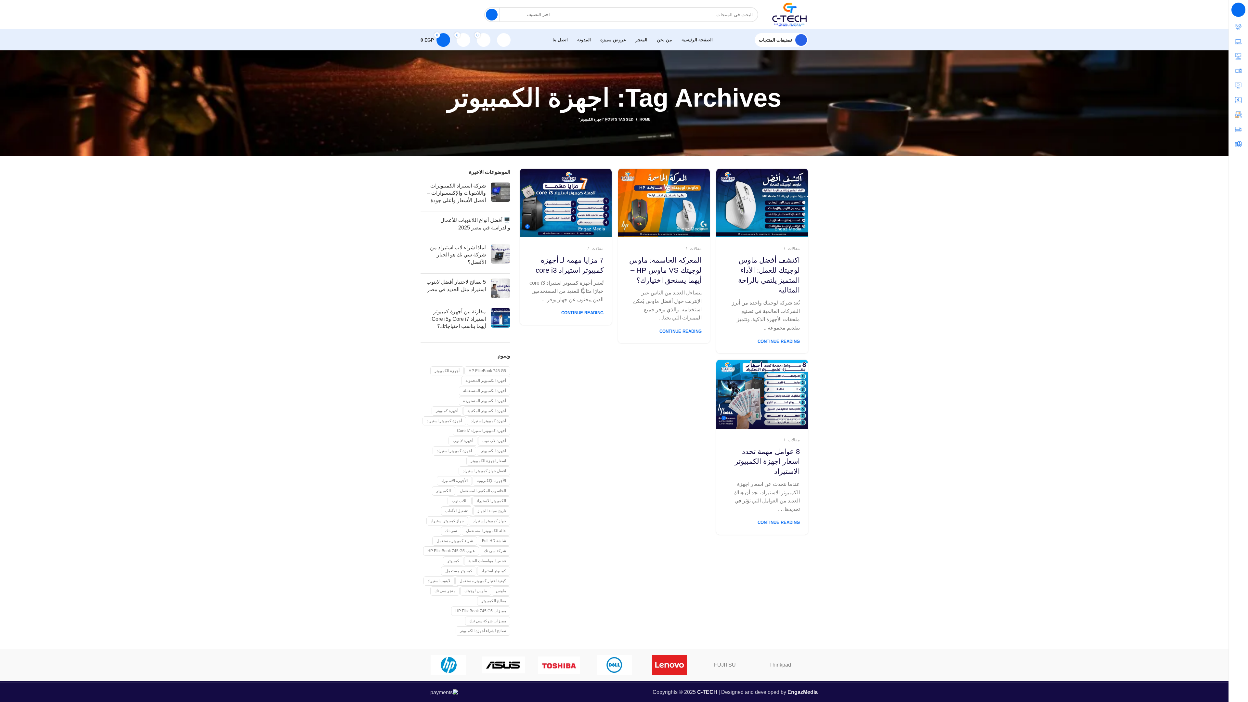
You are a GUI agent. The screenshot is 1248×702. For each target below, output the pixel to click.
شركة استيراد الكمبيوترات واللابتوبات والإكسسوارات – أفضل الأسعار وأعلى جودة (456, 193)
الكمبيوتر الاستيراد (491, 501)
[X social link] (458, 15)
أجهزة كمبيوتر (447, 411)
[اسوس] (503, 665)
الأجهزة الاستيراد (454, 480)
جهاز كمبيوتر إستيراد (489, 521)
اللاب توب (459, 501)
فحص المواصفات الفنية (487, 561)
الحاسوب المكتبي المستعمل (483, 490)
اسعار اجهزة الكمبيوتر (488, 461)
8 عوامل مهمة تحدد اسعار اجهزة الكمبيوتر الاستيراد (767, 462)
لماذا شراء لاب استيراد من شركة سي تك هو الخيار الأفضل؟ (458, 255)
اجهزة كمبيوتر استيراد (454, 450)
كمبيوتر (453, 561)
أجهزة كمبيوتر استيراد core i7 (481, 430)
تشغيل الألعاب (456, 511)
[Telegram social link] (425, 15)
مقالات (794, 248)
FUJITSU (725, 665)
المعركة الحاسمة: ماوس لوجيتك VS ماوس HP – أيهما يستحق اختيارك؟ (665, 270)
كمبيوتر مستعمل (458, 571)
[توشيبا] (559, 665)
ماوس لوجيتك (475, 591)
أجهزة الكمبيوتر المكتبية (486, 411)
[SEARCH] (492, 14)
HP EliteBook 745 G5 (487, 371)
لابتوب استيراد (439, 580)
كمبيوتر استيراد (493, 571)
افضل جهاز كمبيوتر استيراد (484, 471)
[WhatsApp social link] (441, 15)
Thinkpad (780, 665)
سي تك (451, 530)
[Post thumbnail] (500, 194)
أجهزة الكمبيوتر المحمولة (485, 380)
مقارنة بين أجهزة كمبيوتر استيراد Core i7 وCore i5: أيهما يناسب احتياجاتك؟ (458, 319)
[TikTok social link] (433, 15)
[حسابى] (504, 39)
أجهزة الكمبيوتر (447, 371)
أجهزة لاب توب (494, 440)
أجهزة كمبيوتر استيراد (444, 421)
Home (645, 119)
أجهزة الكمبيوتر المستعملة (484, 390)
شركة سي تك (495, 551)
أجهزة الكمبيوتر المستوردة (484, 400)
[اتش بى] (448, 665)
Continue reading (779, 341)
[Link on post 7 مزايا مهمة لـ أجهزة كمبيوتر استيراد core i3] (566, 203)
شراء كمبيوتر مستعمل (454, 541)
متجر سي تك (445, 591)
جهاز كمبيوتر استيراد (447, 521)
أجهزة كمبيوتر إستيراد (488, 421)
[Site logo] (789, 14)
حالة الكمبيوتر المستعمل (486, 530)
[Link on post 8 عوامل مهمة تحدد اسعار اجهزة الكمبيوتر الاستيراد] (762, 394)
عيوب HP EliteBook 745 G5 (451, 551)
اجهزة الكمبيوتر (493, 450)
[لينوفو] (669, 665)
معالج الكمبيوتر (493, 601)
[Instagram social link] (450, 15)
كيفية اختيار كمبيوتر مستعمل (483, 580)
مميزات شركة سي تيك (487, 621)
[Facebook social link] (467, 15)
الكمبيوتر (443, 490)
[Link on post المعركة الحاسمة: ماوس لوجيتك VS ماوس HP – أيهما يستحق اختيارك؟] (664, 203)
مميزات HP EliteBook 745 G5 (480, 611)
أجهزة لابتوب (463, 440)
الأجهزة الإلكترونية (491, 480)
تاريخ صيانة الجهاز (491, 511)
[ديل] (614, 665)
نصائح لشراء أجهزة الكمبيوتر (483, 631)
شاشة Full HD (494, 541)
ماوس (501, 591)
